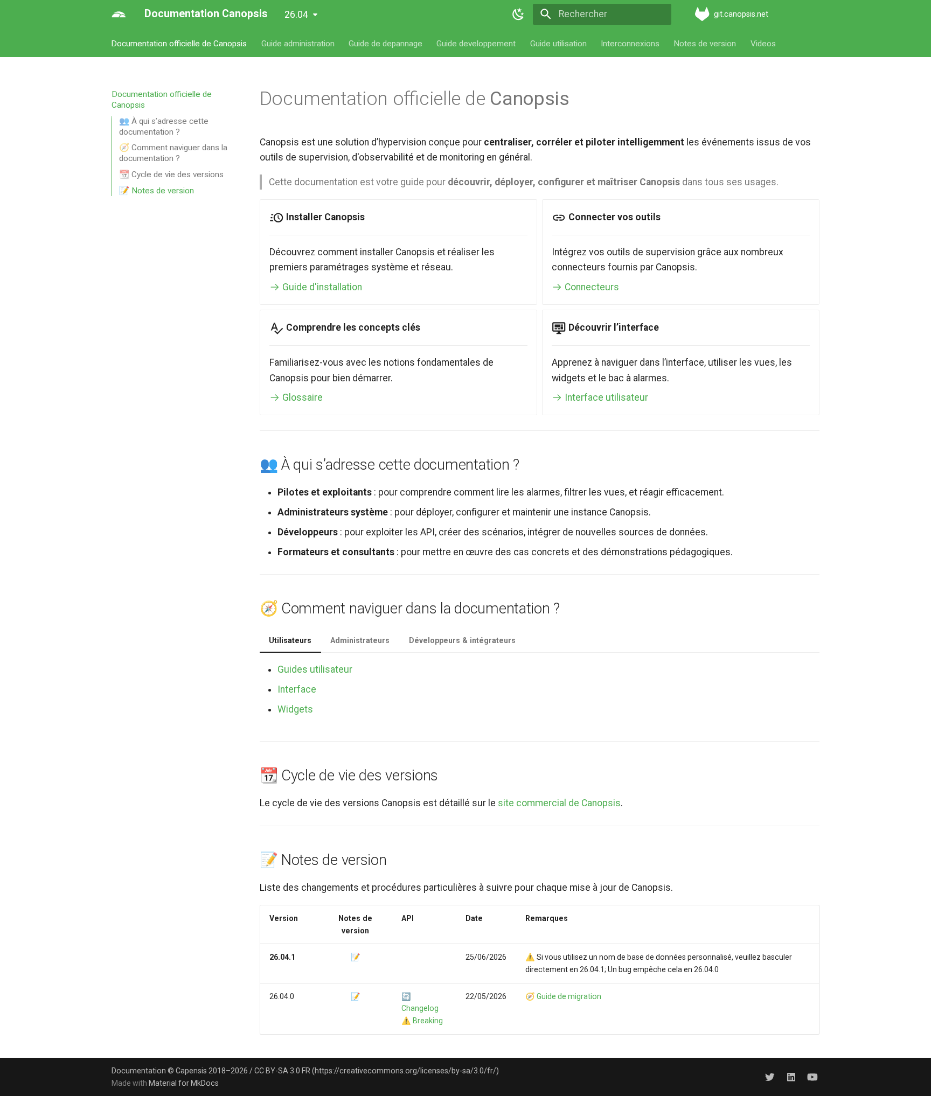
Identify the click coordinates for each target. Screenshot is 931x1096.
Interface (296, 689)
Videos (763, 43)
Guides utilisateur (314, 669)
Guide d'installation (321, 287)
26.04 (296, 14)
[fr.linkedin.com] (791, 1076)
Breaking (428, 1020)
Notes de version (705, 43)
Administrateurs (360, 640)
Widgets (295, 709)
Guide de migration (569, 996)
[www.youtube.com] (812, 1076)
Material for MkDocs (184, 1083)
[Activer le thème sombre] (519, 14)
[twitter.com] (769, 1076)
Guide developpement (476, 43)
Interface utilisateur (605, 397)
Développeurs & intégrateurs (462, 640)
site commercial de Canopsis (559, 803)
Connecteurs (590, 287)
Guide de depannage (385, 43)
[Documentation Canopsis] (118, 14)
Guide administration (298, 43)
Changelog (420, 1008)
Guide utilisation (558, 43)
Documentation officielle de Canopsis (179, 43)
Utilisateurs (290, 640)
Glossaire (301, 397)
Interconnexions (630, 43)
